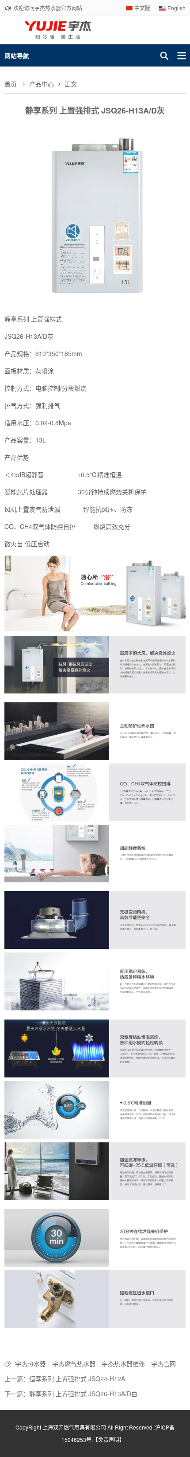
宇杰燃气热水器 (73, 1363)
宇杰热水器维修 (123, 1363)
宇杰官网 (163, 1363)
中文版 (142, 8)
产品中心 (41, 83)
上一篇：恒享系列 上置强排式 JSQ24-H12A (64, 1378)
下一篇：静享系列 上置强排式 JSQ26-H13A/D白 (70, 1393)
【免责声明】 (109, 1439)
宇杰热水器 (30, 1363)
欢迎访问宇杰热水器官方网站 (47, 8)
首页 (10, 83)
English (176, 8)
